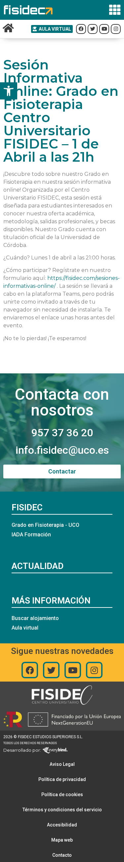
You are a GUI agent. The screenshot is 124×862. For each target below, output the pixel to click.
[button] (8, 90)
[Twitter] (51, 670)
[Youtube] (72, 670)
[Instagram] (94, 670)
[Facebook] (29, 670)
